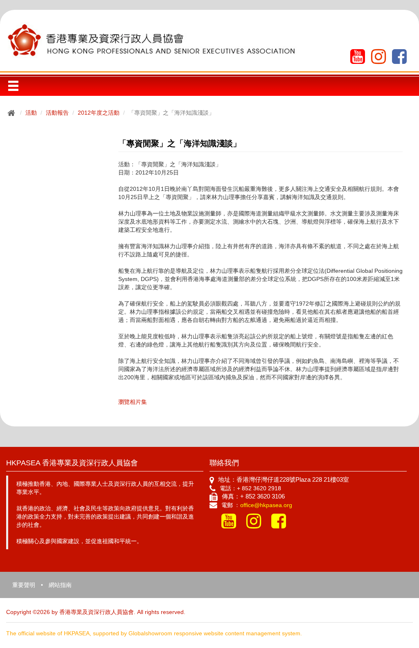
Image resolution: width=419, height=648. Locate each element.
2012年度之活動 (98, 112)
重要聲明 (23, 585)
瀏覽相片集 (132, 402)
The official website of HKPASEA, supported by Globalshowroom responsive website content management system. (154, 633)
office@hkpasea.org (266, 505)
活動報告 (57, 112)
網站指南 (60, 585)
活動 (31, 112)
